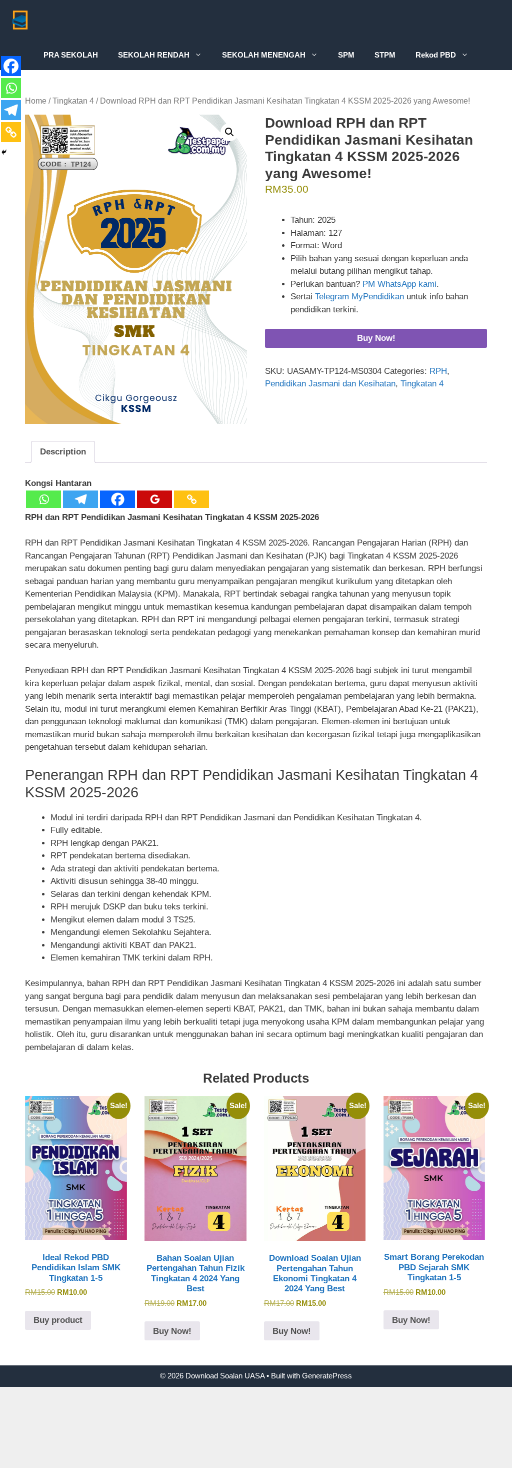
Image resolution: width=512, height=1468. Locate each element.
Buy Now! (376, 338)
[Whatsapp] (43, 499)
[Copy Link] (191, 499)
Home (35, 101)
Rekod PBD (436, 55)
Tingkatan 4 (73, 101)
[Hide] (4, 152)
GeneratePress (327, 1375)
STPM (385, 55)
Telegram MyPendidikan (359, 296)
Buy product (58, 1320)
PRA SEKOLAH (71, 55)
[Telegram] (80, 499)
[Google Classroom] (154, 499)
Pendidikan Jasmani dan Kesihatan (330, 383)
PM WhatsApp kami (399, 284)
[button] (229, 132)
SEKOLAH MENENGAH (264, 55)
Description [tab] (63, 451)
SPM (346, 55)
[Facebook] (117, 499)
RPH (438, 371)
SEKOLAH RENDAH (154, 55)
